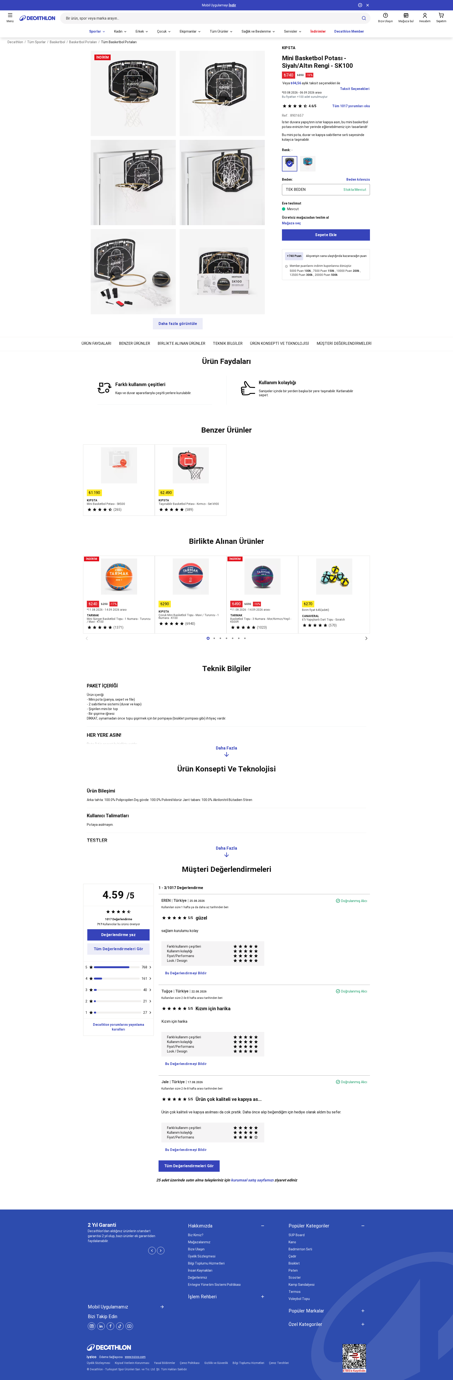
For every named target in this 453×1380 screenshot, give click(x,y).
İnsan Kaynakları (200, 1270)
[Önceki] (86, 638)
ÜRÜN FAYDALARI (96, 343)
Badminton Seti (300, 1249)
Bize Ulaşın (196, 1249)
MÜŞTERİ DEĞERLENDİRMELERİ (344, 343)
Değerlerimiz (197, 1277)
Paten (293, 1270)
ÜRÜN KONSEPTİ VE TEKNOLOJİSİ (279, 343)
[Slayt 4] (232, 638)
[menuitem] (97, 31)
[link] (118, 935)
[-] (289, 163)
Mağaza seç (291, 223)
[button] (226, 363)
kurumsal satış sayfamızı (252, 1180)
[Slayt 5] (238, 638)
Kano (292, 1242)
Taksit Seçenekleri (354, 89)
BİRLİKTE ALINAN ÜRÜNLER (181, 343)
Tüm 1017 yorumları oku (339, 106)
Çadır (292, 1256)
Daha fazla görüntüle (178, 323)
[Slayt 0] (208, 638)
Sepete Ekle (326, 235)
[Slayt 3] (226, 638)
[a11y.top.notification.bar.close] (367, 5)
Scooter (295, 1277)
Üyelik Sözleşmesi (201, 1256)
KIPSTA (288, 48)
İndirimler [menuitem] (318, 31)
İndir (232, 5)
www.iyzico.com (135, 1357)
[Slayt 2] (220, 638)
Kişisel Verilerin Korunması (132, 1363)
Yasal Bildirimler (164, 1363)
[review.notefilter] (150, 967)
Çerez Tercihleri (279, 1363)
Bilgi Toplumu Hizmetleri (206, 1263)
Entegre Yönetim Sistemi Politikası (214, 1284)
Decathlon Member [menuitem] (349, 31)
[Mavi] (307, 163)
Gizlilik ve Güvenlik (216, 1363)
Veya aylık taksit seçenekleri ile (311, 83)
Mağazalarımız (199, 1242)
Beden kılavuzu (358, 179)
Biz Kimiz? (195, 1235)
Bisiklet (294, 1263)
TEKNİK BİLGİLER (228, 343)
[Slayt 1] (214, 638)
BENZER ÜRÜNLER (134, 343)
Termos (295, 1292)
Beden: (287, 179)
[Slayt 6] (245, 638)
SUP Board (297, 1235)
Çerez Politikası (190, 1363)
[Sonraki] (366, 638)
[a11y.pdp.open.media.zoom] (133, 93)
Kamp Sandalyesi (302, 1284)
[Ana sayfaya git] (37, 18)
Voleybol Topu (299, 1299)
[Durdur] (360, 5)
